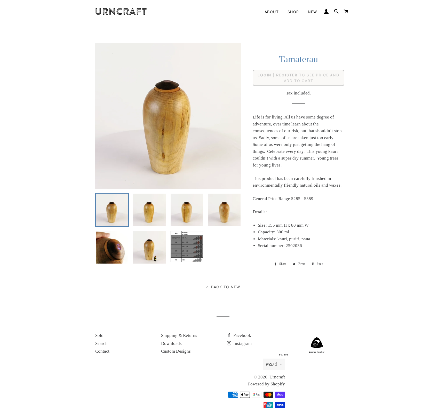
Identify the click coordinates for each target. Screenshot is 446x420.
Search (101, 343)
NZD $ (271, 364)
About (272, 12)
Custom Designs (176, 351)
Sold (99, 335)
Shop (293, 12)
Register (287, 75)
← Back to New (223, 287)
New (312, 12)
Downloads (171, 343)
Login (264, 75)
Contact (102, 351)
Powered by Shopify (266, 384)
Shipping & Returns (179, 335)
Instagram (242, 343)
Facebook (241, 335)
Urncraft (277, 377)
